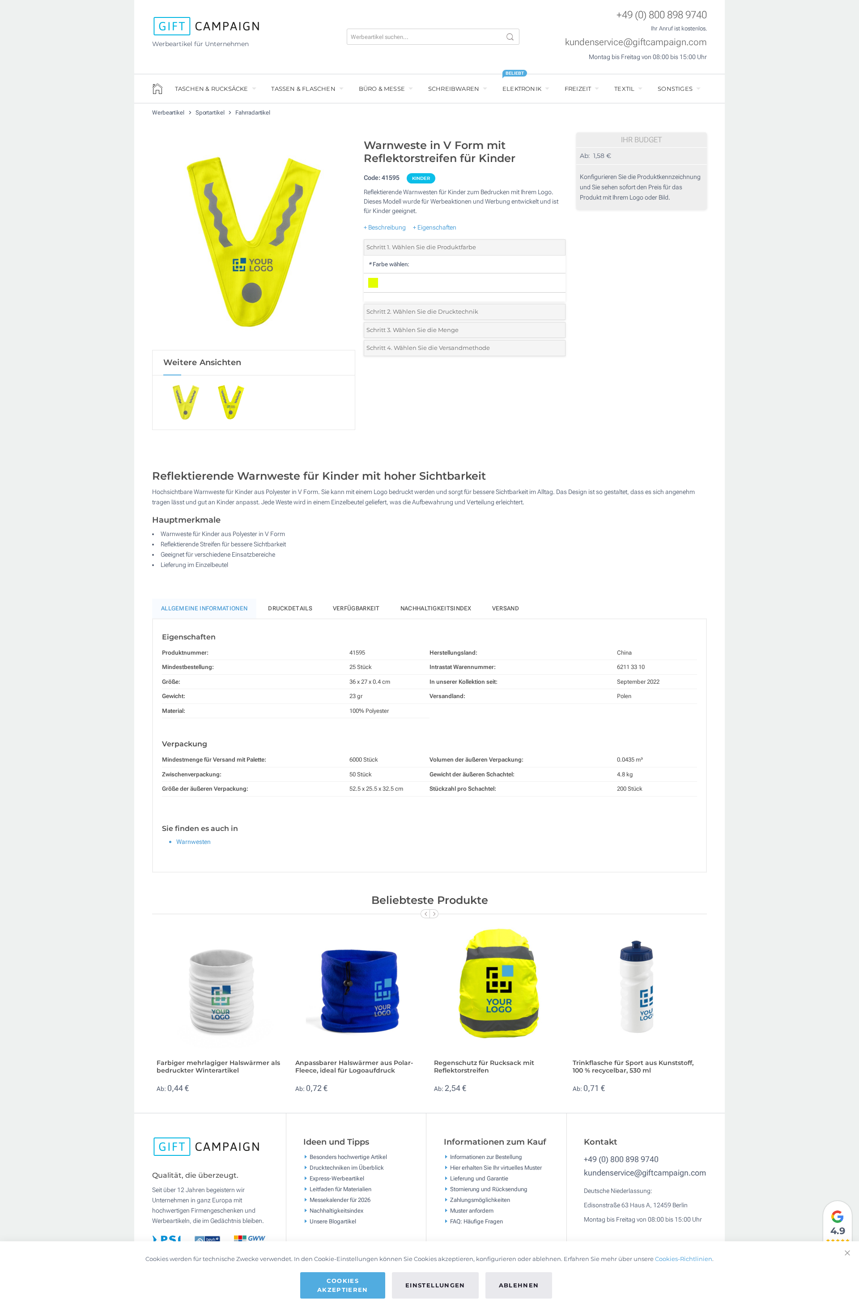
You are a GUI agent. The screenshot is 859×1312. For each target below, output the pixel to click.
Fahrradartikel (252, 112)
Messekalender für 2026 (340, 1200)
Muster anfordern (471, 1210)
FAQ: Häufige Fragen (476, 1221)
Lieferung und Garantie (479, 1178)
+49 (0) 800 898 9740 (662, 15)
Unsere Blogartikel (333, 1221)
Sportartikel (211, 112)
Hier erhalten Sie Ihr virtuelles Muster (496, 1167)
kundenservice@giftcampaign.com (636, 42)
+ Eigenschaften (434, 227)
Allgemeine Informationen (204, 608)
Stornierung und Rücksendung (488, 1189)
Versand (505, 608)
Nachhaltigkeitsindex (436, 608)
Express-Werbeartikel (337, 1178)
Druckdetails (290, 608)
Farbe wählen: (388, 264)
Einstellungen (435, 1285)
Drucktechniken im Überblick (347, 1167)
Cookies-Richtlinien (683, 1258)
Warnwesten (193, 841)
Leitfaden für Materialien (340, 1189)
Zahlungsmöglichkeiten (480, 1200)
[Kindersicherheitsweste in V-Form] (253, 242)
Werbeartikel (169, 112)
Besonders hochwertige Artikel (348, 1157)
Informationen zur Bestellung (486, 1157)
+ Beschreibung (385, 227)
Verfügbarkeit (356, 608)
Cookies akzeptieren (342, 1285)
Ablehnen (519, 1285)
